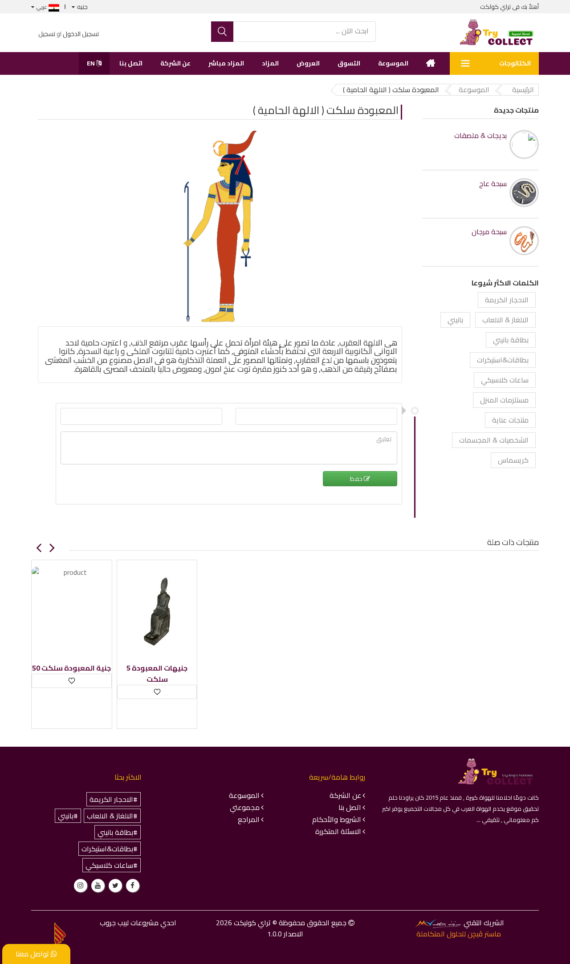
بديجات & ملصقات (480, 135)
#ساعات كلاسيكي (112, 865)
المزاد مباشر (226, 63)
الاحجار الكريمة (507, 299)
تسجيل (46, 34)
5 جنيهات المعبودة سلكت (156, 674)
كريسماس (513, 460)
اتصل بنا (130, 63)
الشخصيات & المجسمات (494, 440)
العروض (308, 63)
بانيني (455, 319)
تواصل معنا (33, 953)
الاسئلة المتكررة (338, 831)
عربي (43, 7)
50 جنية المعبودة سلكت (71, 668)
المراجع (249, 819)
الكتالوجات (515, 63)
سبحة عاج (493, 183)
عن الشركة (175, 63)
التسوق (349, 63)
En (91, 63)
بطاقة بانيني (511, 339)
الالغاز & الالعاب (505, 319)
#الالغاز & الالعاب (112, 815)
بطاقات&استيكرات (503, 359)
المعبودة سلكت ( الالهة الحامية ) (326, 110)
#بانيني (68, 815)
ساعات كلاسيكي (505, 379)
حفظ (357, 478)
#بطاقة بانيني (118, 832)
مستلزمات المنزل (504, 400)
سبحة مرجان (489, 231)
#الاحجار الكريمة (114, 799)
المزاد (270, 63)
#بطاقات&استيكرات (109, 848)
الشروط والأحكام (336, 819)
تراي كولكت (495, 6)
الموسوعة (393, 63)
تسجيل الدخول (81, 34)
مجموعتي (245, 807)
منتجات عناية (510, 420)
